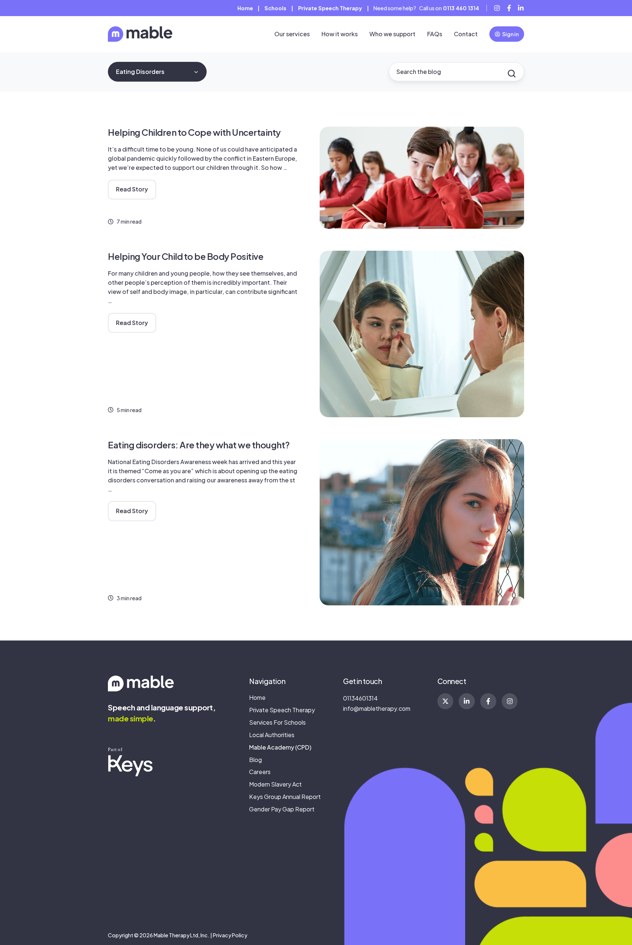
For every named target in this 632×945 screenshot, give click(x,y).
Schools (275, 8)
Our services (292, 34)
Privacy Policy (230, 935)
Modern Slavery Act (275, 784)
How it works (339, 34)
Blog (255, 759)
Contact (466, 34)
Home (245, 8)
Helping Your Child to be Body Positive (185, 256)
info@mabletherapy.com (376, 708)
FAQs (434, 34)
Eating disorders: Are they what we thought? (199, 444)
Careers (260, 772)
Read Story (132, 189)
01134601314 (360, 698)
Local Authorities (271, 735)
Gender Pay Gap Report (282, 809)
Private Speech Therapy (330, 8)
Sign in (510, 34)
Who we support (392, 34)
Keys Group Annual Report (285, 796)
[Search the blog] (512, 73)
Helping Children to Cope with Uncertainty (194, 132)
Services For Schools (277, 722)
